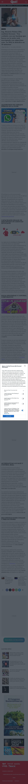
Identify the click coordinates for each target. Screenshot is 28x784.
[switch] (23, 394)
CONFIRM (8, 416)
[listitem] (14, 391)
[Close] (25, 366)
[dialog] (14, 392)
